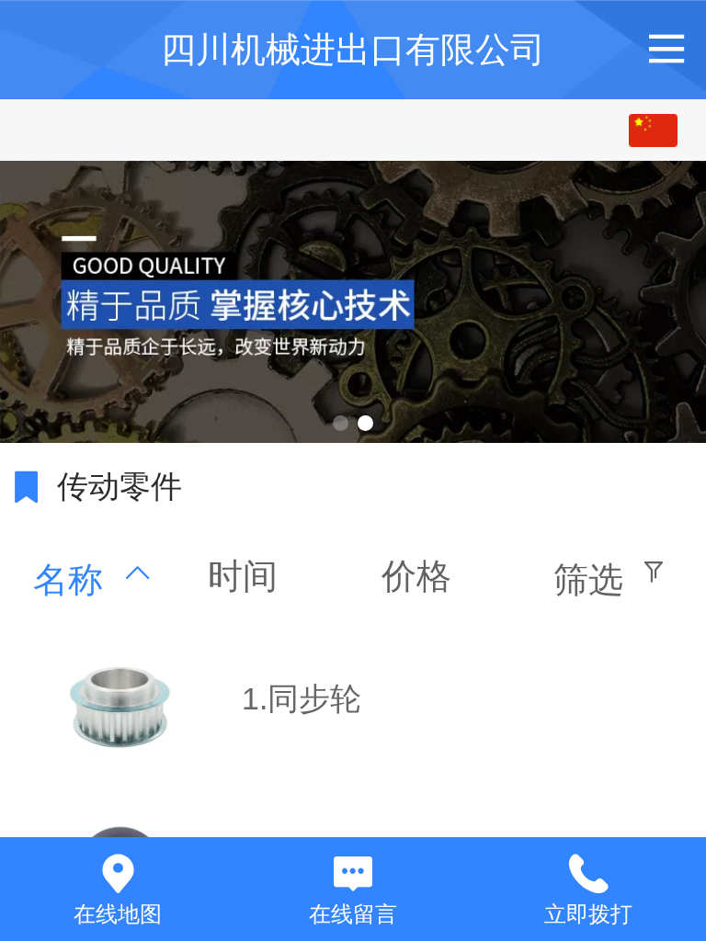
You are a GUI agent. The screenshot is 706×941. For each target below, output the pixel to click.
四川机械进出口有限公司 (353, 49)
